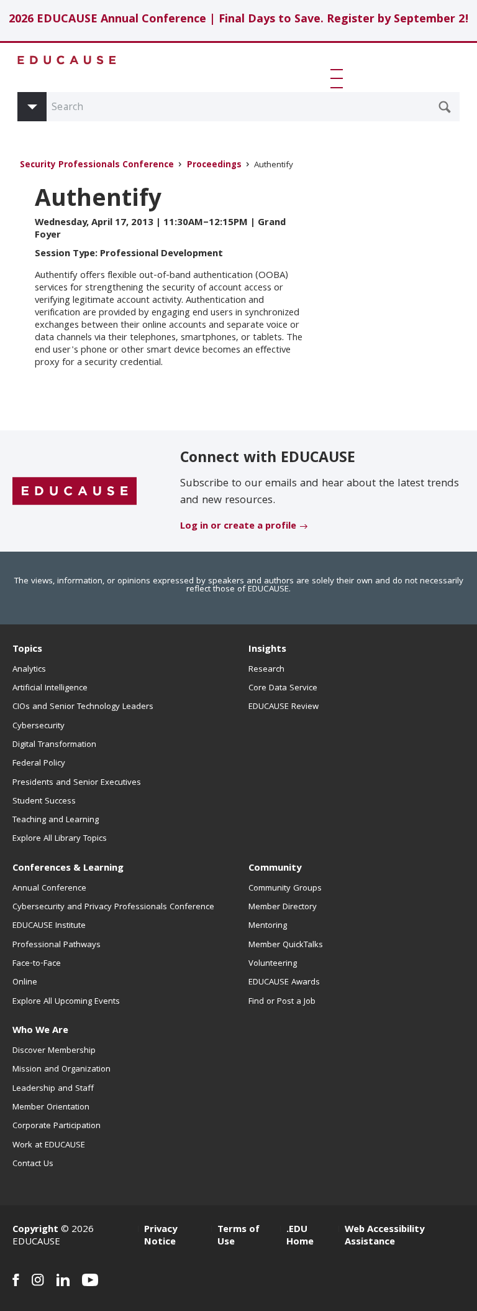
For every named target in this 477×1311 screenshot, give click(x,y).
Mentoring (267, 926)
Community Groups (285, 889)
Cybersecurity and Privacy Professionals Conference (113, 907)
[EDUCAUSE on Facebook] (15, 1280)
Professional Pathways (56, 945)
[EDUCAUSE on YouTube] (90, 1280)
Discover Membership (54, 1051)
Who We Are (40, 1031)
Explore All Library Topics (59, 839)
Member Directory (282, 907)
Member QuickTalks (285, 945)
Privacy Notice (160, 1236)
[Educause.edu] (74, 492)
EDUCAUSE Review (283, 707)
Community (274, 869)
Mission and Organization (61, 1070)
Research (266, 670)
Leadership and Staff (53, 1089)
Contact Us (32, 1164)
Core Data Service (282, 688)
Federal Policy (38, 764)
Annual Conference (49, 889)
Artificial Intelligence (50, 688)
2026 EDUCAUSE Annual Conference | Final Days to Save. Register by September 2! (239, 20)
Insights (267, 650)
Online (24, 982)
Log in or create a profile (238, 527)
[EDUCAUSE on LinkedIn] (63, 1280)
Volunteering (272, 964)
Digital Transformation (54, 745)
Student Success (44, 801)
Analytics (29, 670)
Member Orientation (50, 1107)
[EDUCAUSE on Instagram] (38, 1280)
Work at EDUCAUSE (48, 1145)
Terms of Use (238, 1236)
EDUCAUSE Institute (49, 926)
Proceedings (214, 166)
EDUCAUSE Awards (284, 982)
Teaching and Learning (55, 820)
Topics (27, 650)
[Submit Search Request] (444, 107)
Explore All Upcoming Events (66, 1002)
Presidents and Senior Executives (76, 783)
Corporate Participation (56, 1126)
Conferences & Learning (68, 869)
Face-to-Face (36, 964)
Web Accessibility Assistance (384, 1236)
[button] (339, 78)
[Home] (67, 60)
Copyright (35, 1230)
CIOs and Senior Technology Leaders (82, 707)
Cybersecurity (38, 726)
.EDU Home (300, 1236)
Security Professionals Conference (97, 166)
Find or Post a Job (282, 1002)
